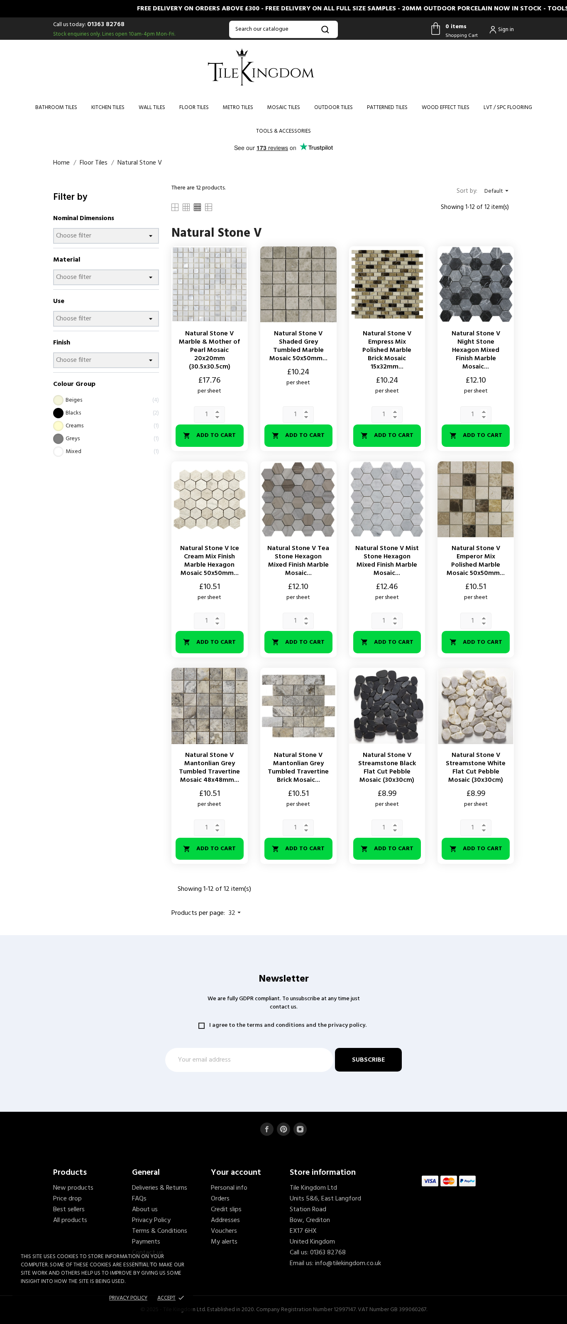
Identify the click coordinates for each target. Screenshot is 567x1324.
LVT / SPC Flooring (508, 107)
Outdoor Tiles (333, 107)
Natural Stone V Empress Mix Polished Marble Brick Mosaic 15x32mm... (386, 350)
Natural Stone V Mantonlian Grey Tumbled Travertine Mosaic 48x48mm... (209, 768)
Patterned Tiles (387, 107)
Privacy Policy (151, 1220)
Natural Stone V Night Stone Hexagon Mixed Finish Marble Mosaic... (476, 350)
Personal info (229, 1188)
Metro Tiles (238, 107)
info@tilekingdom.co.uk (348, 1263)
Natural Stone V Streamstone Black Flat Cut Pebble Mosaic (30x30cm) (387, 768)
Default (497, 191)
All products (70, 1220)
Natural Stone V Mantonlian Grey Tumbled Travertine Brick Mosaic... (298, 768)
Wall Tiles (152, 107)
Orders (220, 1198)
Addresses (225, 1220)
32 (236, 913)
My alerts (224, 1242)
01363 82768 (106, 24)
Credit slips (226, 1209)
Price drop (67, 1198)
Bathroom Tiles (56, 107)
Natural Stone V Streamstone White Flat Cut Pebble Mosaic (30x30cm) (476, 768)
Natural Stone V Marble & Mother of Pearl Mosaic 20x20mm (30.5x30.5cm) (209, 350)
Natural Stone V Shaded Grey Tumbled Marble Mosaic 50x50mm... (298, 346)
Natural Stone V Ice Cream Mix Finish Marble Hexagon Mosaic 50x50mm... (209, 561)
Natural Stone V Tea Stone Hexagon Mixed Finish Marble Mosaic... (298, 561)
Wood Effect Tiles (445, 107)
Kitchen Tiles (108, 107)
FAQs (139, 1198)
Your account (236, 1172)
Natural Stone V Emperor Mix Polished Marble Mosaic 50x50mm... (476, 561)
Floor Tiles (194, 107)
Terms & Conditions (159, 1231)
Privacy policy (128, 1298)
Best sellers (69, 1209)
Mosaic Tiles (283, 107)
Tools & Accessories (283, 131)
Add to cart (209, 435)
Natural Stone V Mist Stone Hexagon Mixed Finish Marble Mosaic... (387, 561)
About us (145, 1209)
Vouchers (224, 1231)
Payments (146, 1242)
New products (73, 1188)
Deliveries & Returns (159, 1188)
